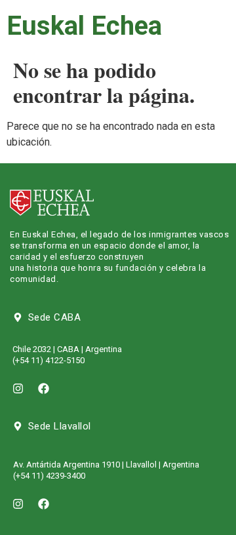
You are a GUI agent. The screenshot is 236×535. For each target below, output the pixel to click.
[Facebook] (43, 389)
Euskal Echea (84, 25)
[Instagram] (18, 389)
